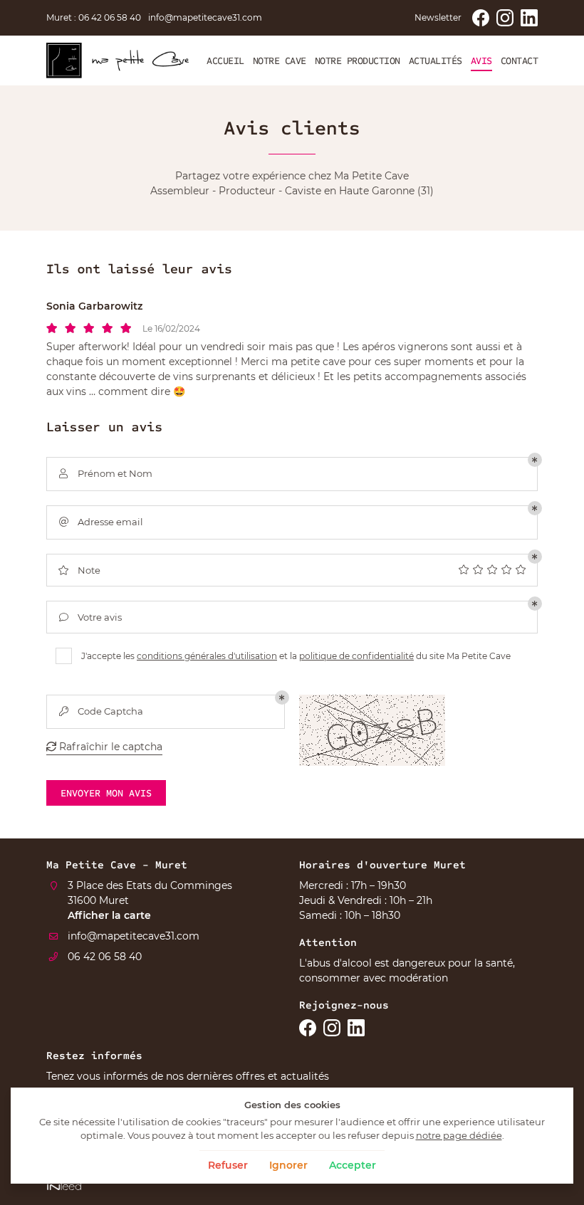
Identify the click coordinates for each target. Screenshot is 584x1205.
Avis (481, 61)
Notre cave (279, 61)
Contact (519, 61)
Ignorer (288, 1165)
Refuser (228, 1165)
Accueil (225, 61)
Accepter (352, 1165)
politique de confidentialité (356, 656)
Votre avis (90, 617)
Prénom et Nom (105, 473)
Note (79, 570)
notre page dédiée (459, 1135)
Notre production (357, 61)
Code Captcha (101, 711)
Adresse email (101, 521)
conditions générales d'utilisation (207, 656)
